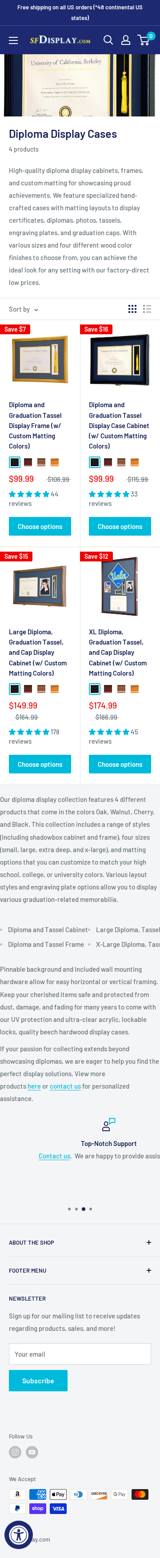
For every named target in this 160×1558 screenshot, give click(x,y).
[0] (143, 40)
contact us (65, 1086)
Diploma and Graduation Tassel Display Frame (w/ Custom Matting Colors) (35, 425)
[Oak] (55, 462)
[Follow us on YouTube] (32, 1452)
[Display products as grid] (132, 309)
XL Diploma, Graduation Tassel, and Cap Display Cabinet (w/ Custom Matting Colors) (118, 652)
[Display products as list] (147, 309)
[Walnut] (41, 462)
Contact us (26, 1156)
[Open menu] (13, 40)
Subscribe (38, 1380)
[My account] (125, 40)
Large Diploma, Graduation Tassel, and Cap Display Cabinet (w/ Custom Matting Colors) (38, 652)
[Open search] (108, 40)
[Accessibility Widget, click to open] (18, 1535)
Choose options (40, 526)
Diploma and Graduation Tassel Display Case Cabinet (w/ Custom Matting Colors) (119, 425)
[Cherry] (28, 462)
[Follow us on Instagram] (15, 1452)
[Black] (15, 462)
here (34, 1086)
